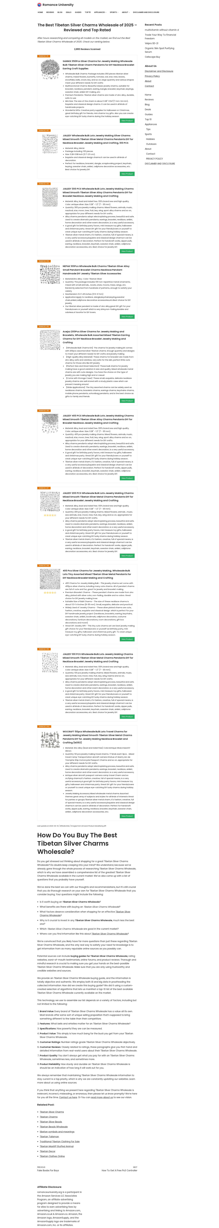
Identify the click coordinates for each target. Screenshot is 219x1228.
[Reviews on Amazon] (50, 515)
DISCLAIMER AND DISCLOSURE (146, 12)
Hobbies (150, 139)
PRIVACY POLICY (154, 158)
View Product (127, 120)
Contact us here (68, 1097)
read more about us (102, 1097)
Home (40, 12)
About (148, 81)
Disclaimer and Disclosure (159, 71)
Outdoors (151, 144)
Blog (60, 12)
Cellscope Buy (152, 56)
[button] (105, 12)
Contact (149, 86)
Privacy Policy (152, 76)
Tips (148, 129)
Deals (68, 12)
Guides (78, 12)
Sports (148, 134)
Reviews (50, 12)
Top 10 (88, 12)
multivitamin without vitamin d (162, 29)
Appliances (151, 124)
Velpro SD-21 (151, 43)
